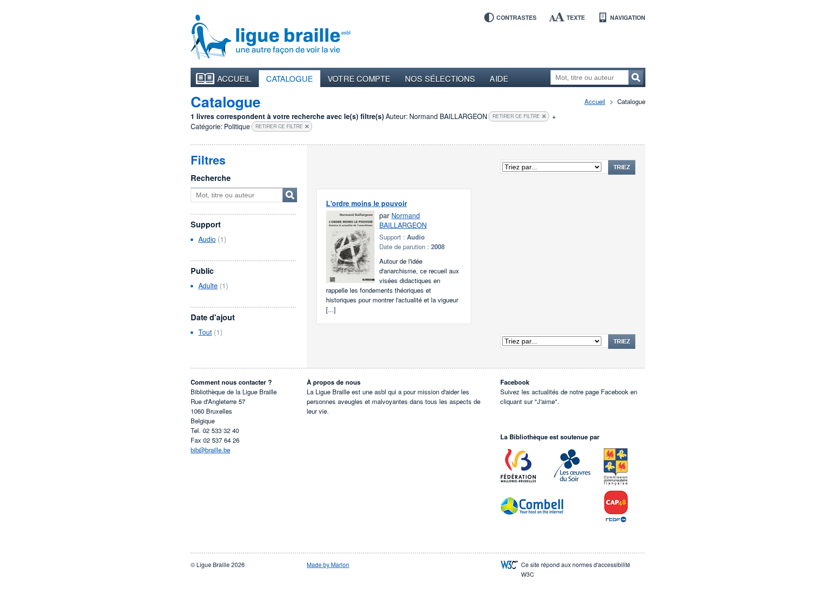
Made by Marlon (328, 564)
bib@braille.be (210, 449)
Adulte (208, 285)
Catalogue (290, 78)
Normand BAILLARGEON (403, 220)
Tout (205, 332)
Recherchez (635, 77)
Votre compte (359, 78)
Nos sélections (440, 78)
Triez (621, 167)
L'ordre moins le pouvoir (366, 203)
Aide (499, 78)
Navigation (627, 17)
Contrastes (516, 17)
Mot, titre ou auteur (290, 195)
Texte (576, 17)
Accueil (234, 78)
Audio (207, 239)
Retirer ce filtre (516, 116)
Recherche (211, 177)
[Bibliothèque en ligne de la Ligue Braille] (270, 37)
